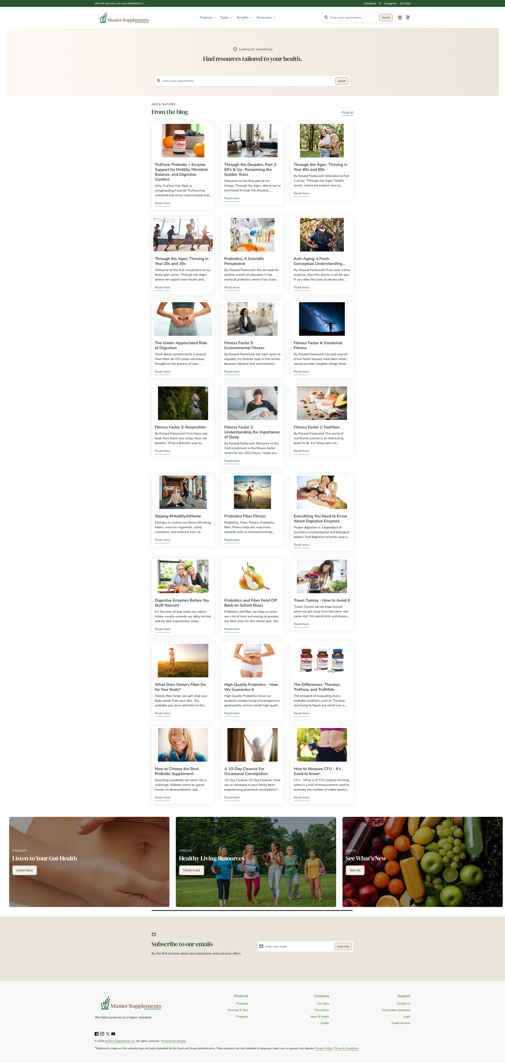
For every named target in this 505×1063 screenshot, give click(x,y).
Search (386, 17)
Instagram (390, 3)
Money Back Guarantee (396, 1010)
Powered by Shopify (173, 1041)
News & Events (319, 1016)
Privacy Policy (323, 1048)
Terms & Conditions (346, 1048)
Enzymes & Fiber (238, 1010)
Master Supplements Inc (120, 1041)
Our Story (323, 1003)
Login (406, 1016)
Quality (324, 1023)
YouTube (405, 3)
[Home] (124, 17)
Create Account (401, 1023)
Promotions (322, 1010)
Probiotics (242, 1003)
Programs (242, 1016)
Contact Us (403, 1003)
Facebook (370, 3)
